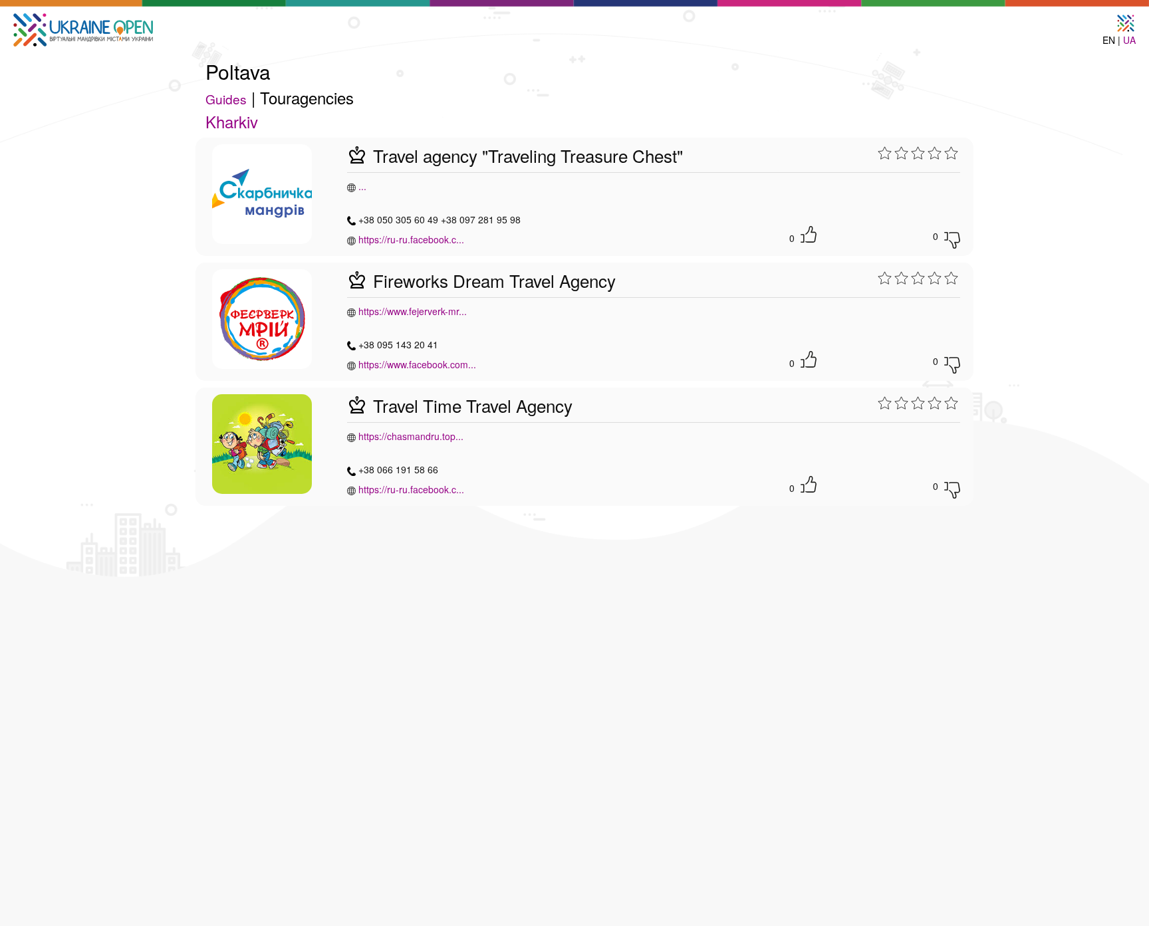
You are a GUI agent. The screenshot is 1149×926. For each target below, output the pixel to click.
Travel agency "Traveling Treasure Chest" (525, 155)
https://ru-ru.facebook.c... (411, 239)
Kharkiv (231, 121)
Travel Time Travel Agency (470, 405)
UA (1129, 40)
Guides (226, 99)
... (362, 186)
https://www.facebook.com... (417, 364)
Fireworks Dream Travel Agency (492, 280)
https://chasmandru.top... (410, 436)
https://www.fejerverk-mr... (412, 311)
